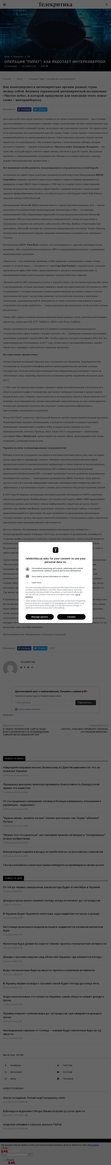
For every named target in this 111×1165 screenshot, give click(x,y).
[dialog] (55, 582)
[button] (55, 583)
